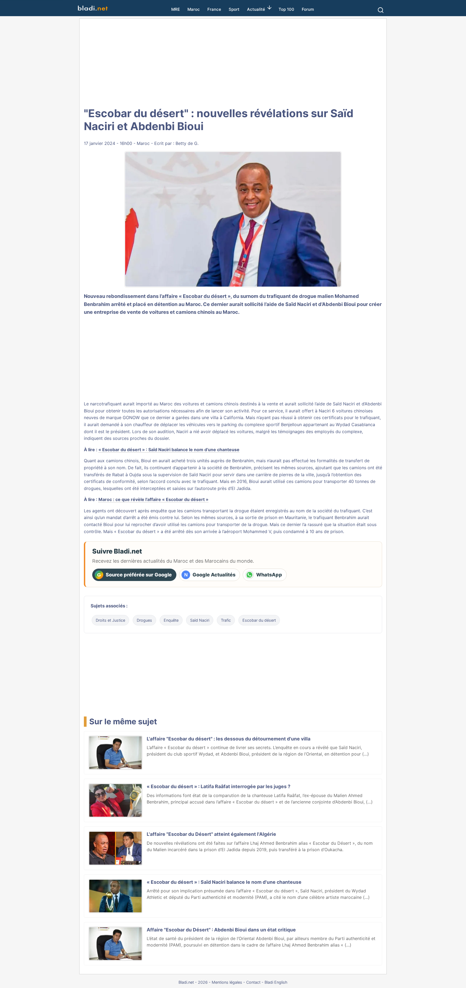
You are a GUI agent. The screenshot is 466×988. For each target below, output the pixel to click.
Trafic (226, 620)
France (214, 9)
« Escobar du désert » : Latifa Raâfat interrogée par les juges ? (218, 786)
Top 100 (286, 9)
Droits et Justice (110, 620)
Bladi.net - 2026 (193, 982)
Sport (234, 9)
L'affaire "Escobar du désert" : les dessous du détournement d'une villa (228, 739)
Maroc (193, 9)
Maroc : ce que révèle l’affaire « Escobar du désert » (153, 499)
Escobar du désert (259, 620)
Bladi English (276, 982)
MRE (175, 9)
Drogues (144, 620)
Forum (308, 9)
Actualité (256, 9)
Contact (253, 982)
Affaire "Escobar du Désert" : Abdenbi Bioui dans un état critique (221, 930)
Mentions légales (227, 982)
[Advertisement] (233, 62)
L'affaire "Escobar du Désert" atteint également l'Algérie (211, 834)
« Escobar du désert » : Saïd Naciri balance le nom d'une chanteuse (224, 882)
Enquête (171, 620)
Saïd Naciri (199, 620)
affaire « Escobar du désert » (196, 296)
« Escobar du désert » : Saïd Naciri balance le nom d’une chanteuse (168, 449)
